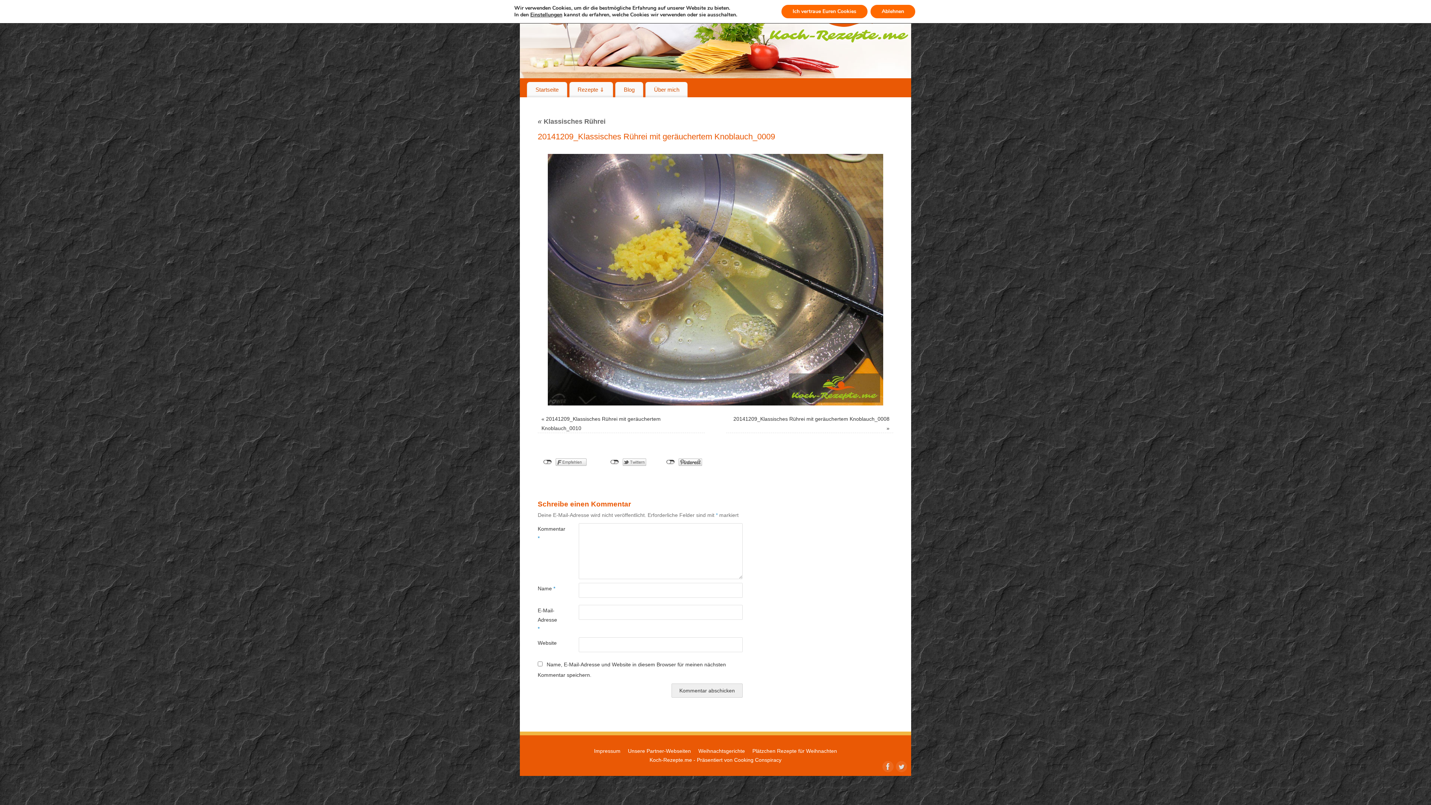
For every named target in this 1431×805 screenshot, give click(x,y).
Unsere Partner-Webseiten (659, 751)
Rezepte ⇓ (591, 89)
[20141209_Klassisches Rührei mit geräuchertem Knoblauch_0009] (715, 279)
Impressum (607, 751)
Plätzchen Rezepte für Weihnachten (794, 751)
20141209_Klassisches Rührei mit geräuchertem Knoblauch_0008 (811, 419)
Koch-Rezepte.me (671, 760)
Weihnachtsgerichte (721, 751)
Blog (629, 89)
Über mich (666, 89)
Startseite (547, 89)
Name (546, 588)
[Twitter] (901, 766)
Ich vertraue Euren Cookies (824, 11)
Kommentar (548, 533)
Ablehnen (893, 11)
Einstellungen (546, 15)
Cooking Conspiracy (757, 760)
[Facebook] (887, 766)
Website (547, 643)
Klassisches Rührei (572, 121)
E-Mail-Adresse (547, 619)
